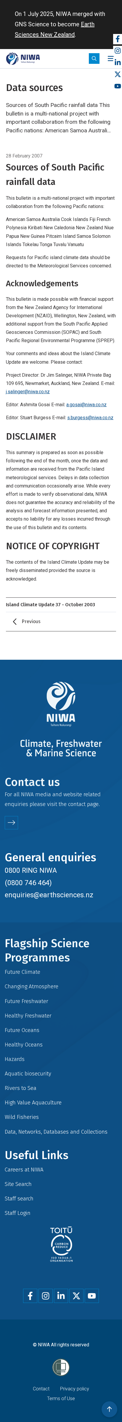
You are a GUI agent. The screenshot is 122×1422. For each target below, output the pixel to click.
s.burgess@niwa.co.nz (90, 417)
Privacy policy (74, 1389)
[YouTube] (117, 86)
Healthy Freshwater (28, 1015)
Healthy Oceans (24, 1044)
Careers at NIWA (24, 1169)
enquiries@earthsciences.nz (49, 895)
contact (77, 804)
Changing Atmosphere (31, 986)
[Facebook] (117, 39)
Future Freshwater (26, 1001)
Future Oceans (22, 1030)
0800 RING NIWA (31, 870)
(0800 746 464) (28, 883)
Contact (41, 1389)
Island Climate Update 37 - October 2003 (50, 604)
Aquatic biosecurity (28, 1073)
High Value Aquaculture (33, 1102)
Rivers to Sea (20, 1088)
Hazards (15, 1059)
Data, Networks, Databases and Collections (56, 1131)
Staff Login (17, 1213)
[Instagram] (117, 51)
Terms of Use (61, 1398)
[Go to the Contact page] (11, 822)
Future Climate (22, 971)
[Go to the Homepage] (23, 58)
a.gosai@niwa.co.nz (86, 404)
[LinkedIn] (117, 63)
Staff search (19, 1198)
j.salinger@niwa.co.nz (28, 391)
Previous (31, 621)
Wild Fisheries (22, 1117)
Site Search (18, 1184)
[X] (117, 74)
